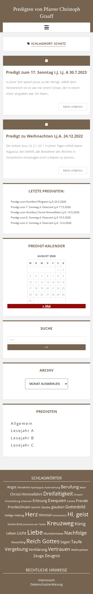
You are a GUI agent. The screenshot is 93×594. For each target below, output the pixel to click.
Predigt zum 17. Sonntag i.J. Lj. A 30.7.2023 (46, 72)
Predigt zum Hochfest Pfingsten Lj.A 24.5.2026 (38, 201)
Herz (31, 514)
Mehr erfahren (75, 107)
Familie (71, 501)
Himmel (45, 515)
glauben (57, 507)
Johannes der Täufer (34, 524)
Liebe (35, 532)
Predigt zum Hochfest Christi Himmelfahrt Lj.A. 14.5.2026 (45, 212)
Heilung (19, 515)
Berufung (70, 487)
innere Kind (15, 524)
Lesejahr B (22, 437)
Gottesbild (75, 507)
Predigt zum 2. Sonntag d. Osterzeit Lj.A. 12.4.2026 (41, 223)
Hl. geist (77, 514)
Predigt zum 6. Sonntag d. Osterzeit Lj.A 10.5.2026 (41, 217)
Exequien (57, 500)
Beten (83, 487)
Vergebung (16, 549)
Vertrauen (59, 549)
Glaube (45, 507)
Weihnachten (79, 550)
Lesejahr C (22, 445)
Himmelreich (59, 515)
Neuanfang (18, 542)
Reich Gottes (42, 541)
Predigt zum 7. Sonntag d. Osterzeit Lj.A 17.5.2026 (41, 207)
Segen (65, 542)
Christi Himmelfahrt (26, 494)
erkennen (26, 501)
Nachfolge (75, 532)
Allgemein (21, 423)
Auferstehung (52, 487)
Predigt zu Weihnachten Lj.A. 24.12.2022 (44, 136)
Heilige (9, 515)
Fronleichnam (19, 507)
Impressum (46, 580)
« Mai (46, 306)
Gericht (35, 507)
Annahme (23, 487)
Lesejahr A (22, 430)
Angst (11, 487)
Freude (82, 500)
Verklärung (38, 549)
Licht (21, 533)
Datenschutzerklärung (46, 584)
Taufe (76, 542)
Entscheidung (12, 501)
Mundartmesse (53, 533)
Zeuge (38, 555)
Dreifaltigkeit (58, 493)
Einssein (78, 494)
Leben (11, 533)
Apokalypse (37, 487)
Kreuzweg (60, 523)
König (80, 524)
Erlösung (40, 500)
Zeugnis (52, 555)
